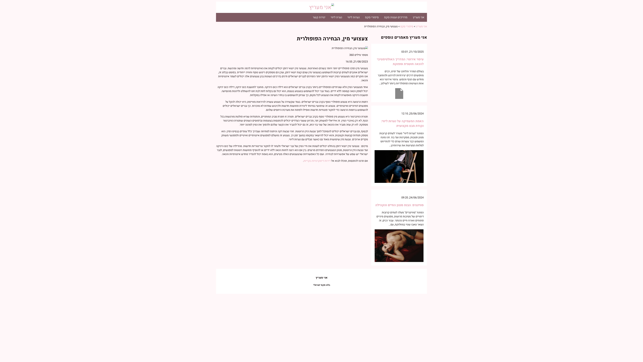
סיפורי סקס (372, 17)
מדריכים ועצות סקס (395, 17)
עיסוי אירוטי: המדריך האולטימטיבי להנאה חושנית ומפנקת (400, 61)
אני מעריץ (418, 17)
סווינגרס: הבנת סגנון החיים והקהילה (399, 205)
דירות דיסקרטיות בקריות (317, 161)
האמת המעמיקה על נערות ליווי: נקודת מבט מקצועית (402, 123)
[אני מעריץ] (321, 7)
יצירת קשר (319, 17)
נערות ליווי (353, 17)
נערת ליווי (336, 17)
